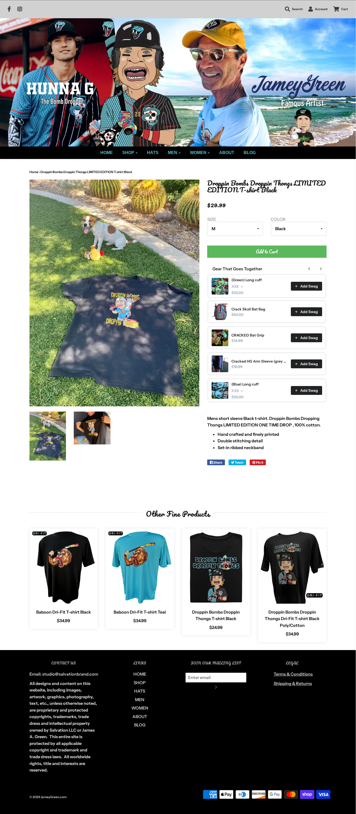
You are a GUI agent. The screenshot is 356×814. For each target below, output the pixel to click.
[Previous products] (309, 268)
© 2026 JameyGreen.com (47, 797)
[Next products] (321, 268)
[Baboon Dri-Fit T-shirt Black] (63, 567)
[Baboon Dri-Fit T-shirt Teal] (139, 567)
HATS (152, 152)
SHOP (140, 682)
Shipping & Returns (293, 683)
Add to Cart (267, 251)
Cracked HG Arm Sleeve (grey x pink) (259, 361)
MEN (139, 699)
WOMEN (139, 708)
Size (211, 219)
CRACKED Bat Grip (247, 335)
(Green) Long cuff (246, 280)
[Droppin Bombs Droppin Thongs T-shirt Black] (216, 567)
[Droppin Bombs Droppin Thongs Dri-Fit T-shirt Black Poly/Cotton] (292, 567)
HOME (106, 152)
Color (278, 219)
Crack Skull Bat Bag (248, 309)
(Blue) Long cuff (245, 384)
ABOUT (226, 152)
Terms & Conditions (293, 674)
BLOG (250, 152)
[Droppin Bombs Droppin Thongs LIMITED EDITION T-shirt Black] (47, 436)
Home (33, 172)
